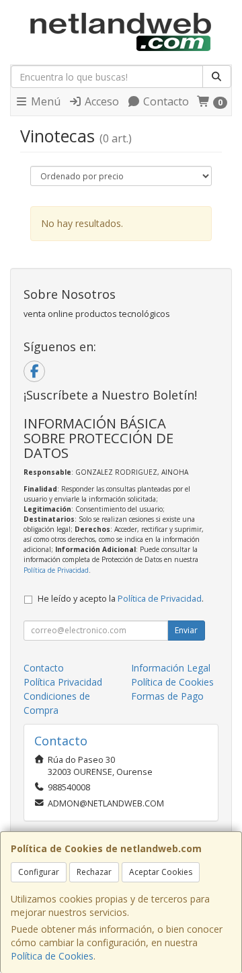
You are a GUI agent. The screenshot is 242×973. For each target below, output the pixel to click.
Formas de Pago (167, 696)
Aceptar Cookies (160, 872)
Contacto (164, 101)
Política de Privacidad (56, 570)
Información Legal (170, 667)
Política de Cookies (52, 955)
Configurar (38, 872)
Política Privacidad (63, 682)
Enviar (186, 630)
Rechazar (94, 872)
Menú (44, 101)
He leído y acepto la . (121, 598)
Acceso (100, 101)
